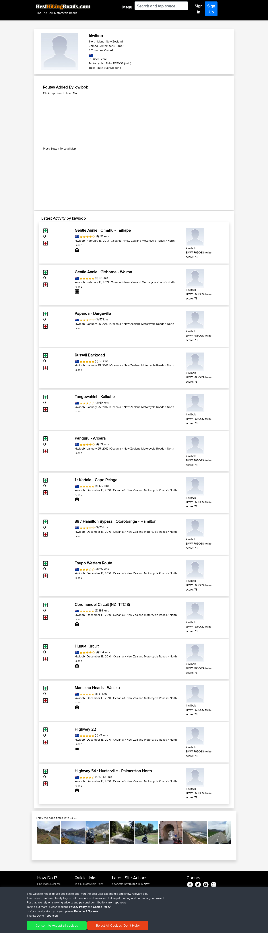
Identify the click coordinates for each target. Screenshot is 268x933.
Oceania (116, 241)
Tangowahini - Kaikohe (95, 396)
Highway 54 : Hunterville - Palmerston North (113, 771)
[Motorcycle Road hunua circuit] (146, 832)
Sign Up (211, 9)
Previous (31, 832)
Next (236, 832)
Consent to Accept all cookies (57, 925)
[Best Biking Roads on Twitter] (197, 883)
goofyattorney (120, 884)
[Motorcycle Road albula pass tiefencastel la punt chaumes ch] (97, 832)
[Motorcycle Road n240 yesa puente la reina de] (219, 832)
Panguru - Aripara (90, 438)
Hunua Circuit (87, 646)
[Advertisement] (134, 120)
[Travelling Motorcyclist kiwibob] (195, 236)
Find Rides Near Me (49, 884)
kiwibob (80, 241)
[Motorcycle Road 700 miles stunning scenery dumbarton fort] (73, 832)
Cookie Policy (101, 907)
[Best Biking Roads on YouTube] (205, 883)
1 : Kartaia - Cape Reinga (96, 480)
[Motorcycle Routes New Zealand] (91, 55)
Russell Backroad (90, 355)
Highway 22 (85, 729)
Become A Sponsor (86, 911)
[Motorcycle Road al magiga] (195, 832)
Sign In (199, 9)
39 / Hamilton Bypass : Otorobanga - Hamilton (115, 521)
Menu (127, 7)
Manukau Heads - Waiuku (97, 687)
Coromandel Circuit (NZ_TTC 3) (102, 604)
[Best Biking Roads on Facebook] (190, 883)
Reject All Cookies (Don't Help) (117, 925)
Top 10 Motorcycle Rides (89, 884)
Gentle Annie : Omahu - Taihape (103, 230)
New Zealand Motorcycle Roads (144, 241)
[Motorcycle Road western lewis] (48, 832)
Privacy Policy (78, 907)
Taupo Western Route (93, 563)
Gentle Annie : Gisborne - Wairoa (103, 272)
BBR (140, 884)
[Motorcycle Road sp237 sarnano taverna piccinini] (170, 832)
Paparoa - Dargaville (93, 313)
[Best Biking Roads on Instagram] (213, 883)
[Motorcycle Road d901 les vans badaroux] (121, 832)
